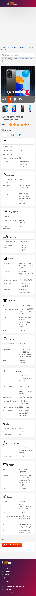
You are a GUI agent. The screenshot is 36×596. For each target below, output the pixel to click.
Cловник (7, 581)
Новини (7, 571)
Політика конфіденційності (14, 586)
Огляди (6, 578)
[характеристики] (9, 99)
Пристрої (7, 568)
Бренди (13, 47)
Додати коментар (12, 545)
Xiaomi (22, 47)
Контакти (7, 590)
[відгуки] (20, 99)
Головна (3, 47)
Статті (6, 575)
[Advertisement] (18, 26)
